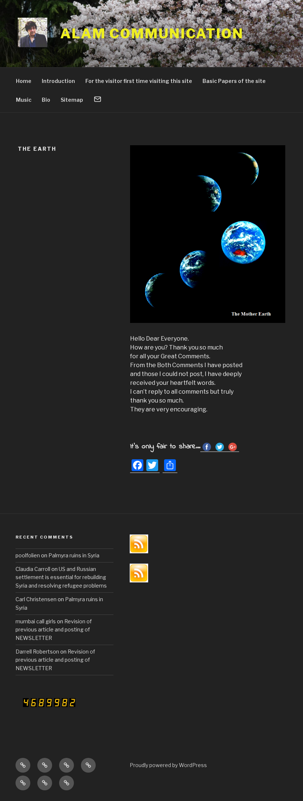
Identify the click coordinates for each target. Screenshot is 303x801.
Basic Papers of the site (234, 81)
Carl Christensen (36, 599)
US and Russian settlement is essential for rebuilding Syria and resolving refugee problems (61, 577)
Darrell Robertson (37, 651)
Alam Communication (152, 33)
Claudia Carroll (33, 569)
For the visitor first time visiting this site (138, 81)
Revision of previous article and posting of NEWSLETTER (54, 629)
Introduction (58, 81)
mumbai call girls (36, 621)
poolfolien (28, 555)
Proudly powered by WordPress (168, 765)
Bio (46, 100)
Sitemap (72, 100)
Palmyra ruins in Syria (73, 555)
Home (23, 81)
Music (23, 100)
